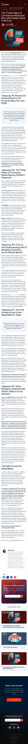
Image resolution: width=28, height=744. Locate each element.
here (23, 540)
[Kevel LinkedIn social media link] (10, 727)
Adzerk (19, 734)
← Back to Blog (4, 8)
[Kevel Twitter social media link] (14, 727)
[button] (25, 4)
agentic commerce (15, 294)
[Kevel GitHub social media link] (18, 727)
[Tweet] (7, 577)
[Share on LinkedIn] (11, 577)
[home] (5, 4)
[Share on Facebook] (4, 577)
